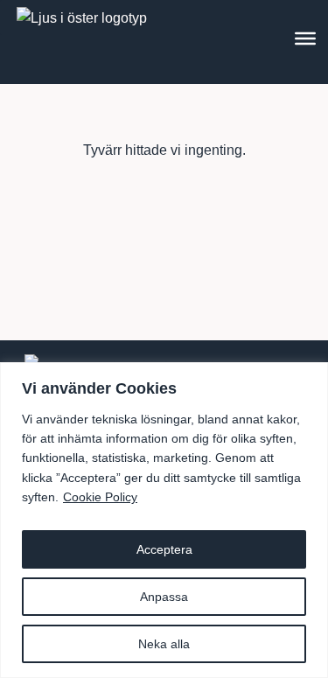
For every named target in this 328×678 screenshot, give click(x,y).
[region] (164, 520)
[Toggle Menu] (305, 38)
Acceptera (164, 549)
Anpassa (164, 597)
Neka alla (164, 644)
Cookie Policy (100, 497)
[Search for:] (164, 188)
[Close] (309, 377)
